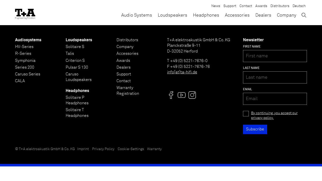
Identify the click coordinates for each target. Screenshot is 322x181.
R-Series (23, 54)
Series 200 (24, 67)
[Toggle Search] (304, 15)
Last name (251, 68)
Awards (261, 6)
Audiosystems (28, 40)
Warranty (154, 149)
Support (229, 6)
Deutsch (299, 6)
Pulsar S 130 (77, 67)
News (215, 6)
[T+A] (25, 12)
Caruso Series (27, 74)
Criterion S (75, 61)
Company (286, 15)
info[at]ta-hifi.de (182, 72)
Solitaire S (75, 47)
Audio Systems (136, 15)
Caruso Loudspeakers (79, 77)
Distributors (279, 6)
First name (252, 46)
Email (247, 89)
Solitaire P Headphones (77, 100)
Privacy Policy (103, 149)
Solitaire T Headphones (77, 112)
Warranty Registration (127, 90)
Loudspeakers (172, 15)
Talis (70, 54)
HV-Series (24, 47)
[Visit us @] (171, 95)
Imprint (83, 149)
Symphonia (25, 61)
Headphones (206, 15)
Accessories (237, 15)
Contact (245, 6)
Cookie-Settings (131, 149)
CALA (20, 81)
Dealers (263, 15)
